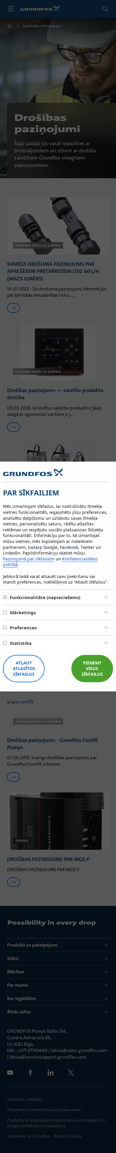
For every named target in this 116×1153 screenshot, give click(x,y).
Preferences (23, 628)
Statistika (21, 643)
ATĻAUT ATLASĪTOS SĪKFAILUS (24, 668)
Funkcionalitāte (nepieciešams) (45, 597)
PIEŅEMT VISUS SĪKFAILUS (92, 668)
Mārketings (23, 612)
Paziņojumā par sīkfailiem (28, 559)
